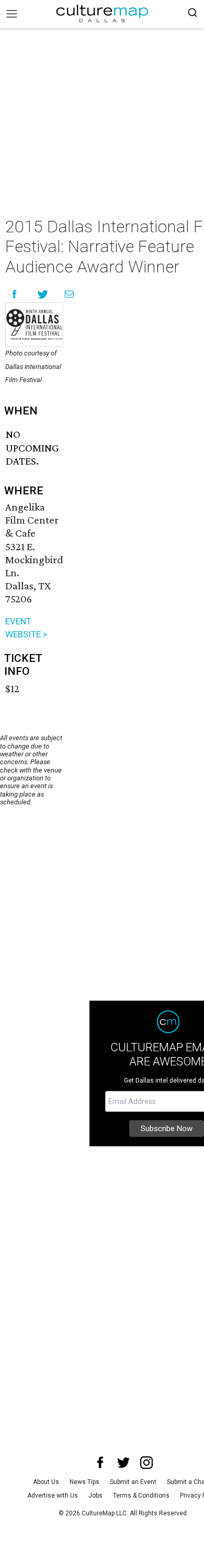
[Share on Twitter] (43, 294)
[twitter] (123, 1462)
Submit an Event (133, 1482)
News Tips (84, 1482)
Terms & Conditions (141, 1495)
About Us (46, 1482)
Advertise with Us (52, 1495)
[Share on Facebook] (14, 294)
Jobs (95, 1495)
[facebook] (100, 1462)
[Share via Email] (69, 294)
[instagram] (146, 1462)
